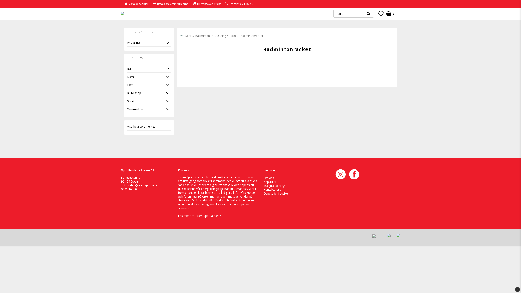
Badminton (202, 36)
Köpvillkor (270, 182)
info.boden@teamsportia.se (139, 185)
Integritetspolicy (274, 186)
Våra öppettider (138, 4)
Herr (130, 85)
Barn (130, 68)
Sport (130, 101)
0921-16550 (246, 4)
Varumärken (135, 109)
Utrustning (219, 36)
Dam (130, 77)
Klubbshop (134, 93)
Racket (233, 36)
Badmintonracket (251, 36)
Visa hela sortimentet (141, 126)
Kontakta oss (272, 189)
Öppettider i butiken (276, 193)
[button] (381, 14)
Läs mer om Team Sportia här (198, 216)
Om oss (269, 178)
